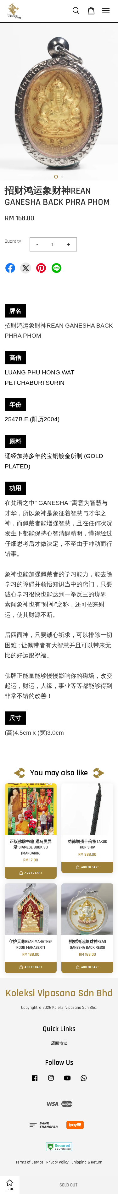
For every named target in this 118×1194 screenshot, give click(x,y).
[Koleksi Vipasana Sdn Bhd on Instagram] (51, 1081)
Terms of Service (29, 1162)
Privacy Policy (57, 1162)
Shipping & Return (86, 1162)
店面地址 (59, 1043)
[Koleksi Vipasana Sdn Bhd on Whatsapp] (83, 1081)
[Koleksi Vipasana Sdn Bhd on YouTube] (67, 1081)
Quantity (13, 241)
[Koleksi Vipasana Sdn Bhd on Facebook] (34, 1081)
